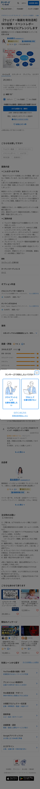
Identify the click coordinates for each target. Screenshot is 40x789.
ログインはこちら (20, 412)
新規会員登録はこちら (20, 416)
